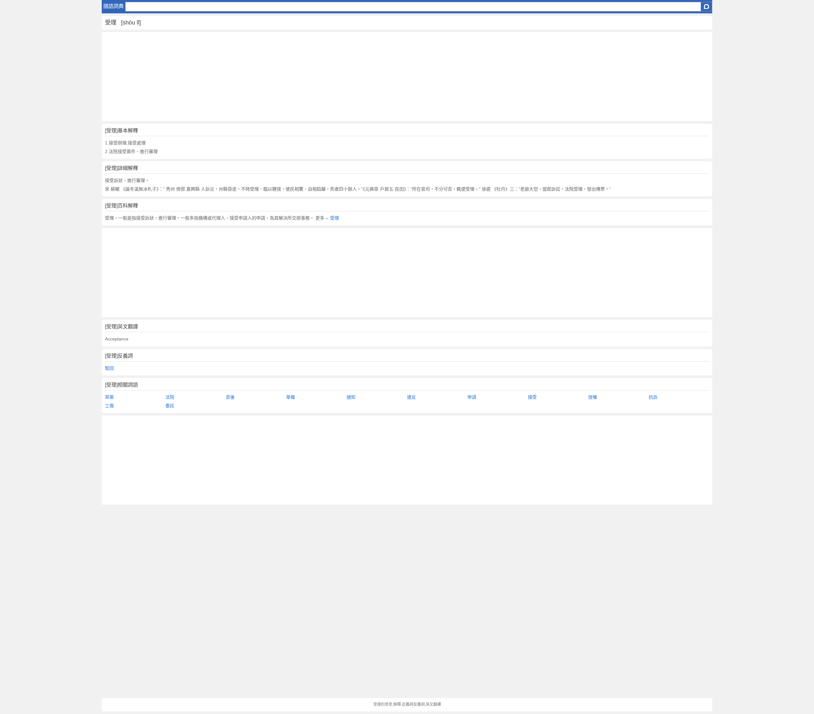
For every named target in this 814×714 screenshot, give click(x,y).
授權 (592, 397)
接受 (532, 397)
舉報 (290, 397)
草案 (109, 397)
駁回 (109, 368)
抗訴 (653, 397)
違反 (411, 397)
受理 (334, 217)
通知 (351, 397)
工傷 (109, 405)
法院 (169, 397)
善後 (230, 397)
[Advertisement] (292, 76)
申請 (471, 397)
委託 (169, 405)
